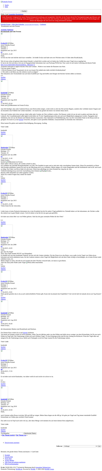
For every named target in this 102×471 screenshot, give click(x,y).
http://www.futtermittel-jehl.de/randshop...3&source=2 (18, 65)
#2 (1, 102)
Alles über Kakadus (25, 24)
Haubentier (4, 147)
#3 (1, 156)
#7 (1, 322)
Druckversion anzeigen (12, 442)
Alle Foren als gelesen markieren (15, 462)
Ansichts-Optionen (7, 30)
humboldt (4, 93)
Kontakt (7, 455)
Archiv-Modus (9, 460)
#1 (1, 52)
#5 (1, 246)
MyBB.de (19, 469)
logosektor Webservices (43, 467)
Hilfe (6, 7)
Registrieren (19, 14)
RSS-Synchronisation (11, 464)
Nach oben (8, 458)
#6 (1, 290)
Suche (7, 5)
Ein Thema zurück (8, 435)
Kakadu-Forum (5, 24)
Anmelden (12, 14)
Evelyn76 (4, 43)
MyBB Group (49, 469)
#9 (1, 408)
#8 (1, 369)
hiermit (21, 119)
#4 (1, 202)
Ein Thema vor (21, 435)
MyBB (33, 469)
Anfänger (43, 24)
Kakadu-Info (9, 457)
